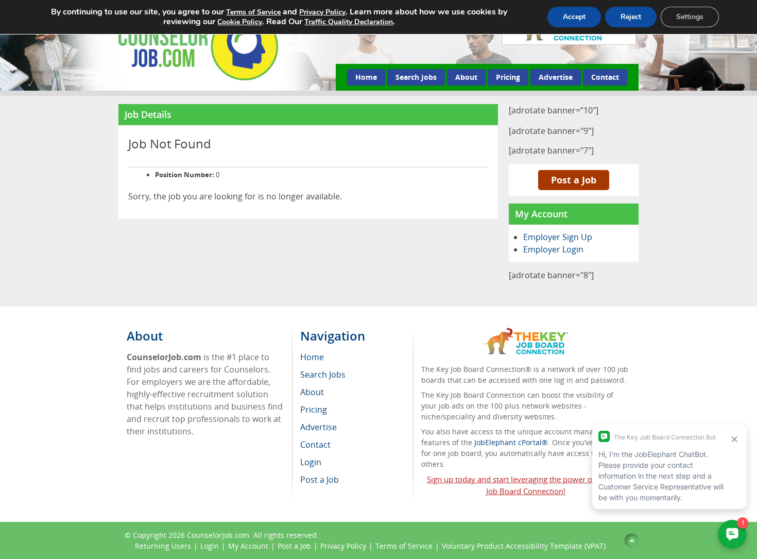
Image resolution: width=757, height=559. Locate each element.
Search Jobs (416, 77)
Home (366, 77)
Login (209, 546)
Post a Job (573, 180)
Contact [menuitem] (315, 444)
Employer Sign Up (557, 237)
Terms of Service (404, 546)
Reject (631, 17)
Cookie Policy (239, 22)
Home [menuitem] (312, 357)
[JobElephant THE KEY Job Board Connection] (525, 332)
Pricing (508, 77)
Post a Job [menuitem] (319, 479)
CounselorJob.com (218, 535)
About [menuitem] (312, 392)
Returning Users (163, 546)
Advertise (556, 77)
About (466, 77)
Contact (605, 77)
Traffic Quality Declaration (348, 22)
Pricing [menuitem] (313, 409)
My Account (248, 546)
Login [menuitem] (310, 462)
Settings (689, 17)
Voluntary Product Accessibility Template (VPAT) (524, 546)
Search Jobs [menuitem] (323, 374)
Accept (574, 17)
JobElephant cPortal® (511, 442)
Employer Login (553, 249)
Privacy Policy (343, 546)
